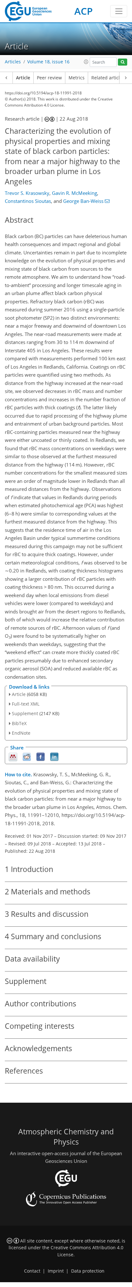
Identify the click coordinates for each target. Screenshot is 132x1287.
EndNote (21, 733)
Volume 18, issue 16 (48, 62)
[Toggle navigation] (118, 11)
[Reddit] (26, 756)
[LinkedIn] (54, 756)
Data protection (87, 1271)
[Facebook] (40, 756)
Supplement (25, 713)
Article (23, 78)
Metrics (77, 78)
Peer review (49, 78)
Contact (32, 1271)
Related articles (108, 78)
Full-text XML (25, 704)
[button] (86, 62)
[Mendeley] (13, 756)
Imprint (56, 1271)
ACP (83, 11)
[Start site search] (122, 62)
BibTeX (19, 723)
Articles (13, 62)
